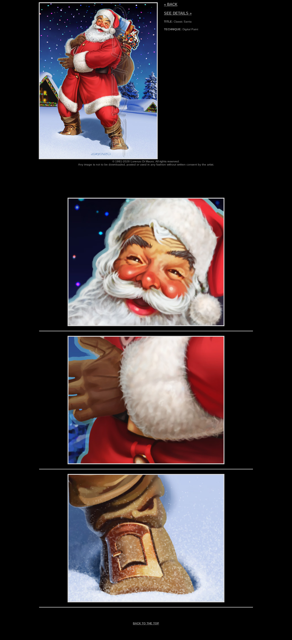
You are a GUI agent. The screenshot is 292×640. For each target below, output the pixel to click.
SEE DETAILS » (178, 13)
